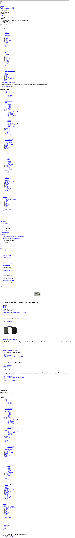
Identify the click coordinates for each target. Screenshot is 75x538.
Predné (9, 167)
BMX (6, 102)
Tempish (6, 72)
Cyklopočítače (7, 131)
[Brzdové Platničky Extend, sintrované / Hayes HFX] (7, 366)
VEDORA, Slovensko (9, 78)
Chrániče (4, 196)
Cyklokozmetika (8, 188)
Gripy (6, 203)
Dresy (9, 159)
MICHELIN (7, 63)
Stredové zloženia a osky (9, 181)
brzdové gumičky (11, 137)
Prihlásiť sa (2, 5)
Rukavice (9, 163)
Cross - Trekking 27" (11, 126)
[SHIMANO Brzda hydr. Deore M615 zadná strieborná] (13, 377)
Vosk (6, 208)
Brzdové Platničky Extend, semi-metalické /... (10, 339)
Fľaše (6, 130)
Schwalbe (9, 121)
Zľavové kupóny (6, 529)
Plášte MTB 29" (11, 114)
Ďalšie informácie (12, 82)
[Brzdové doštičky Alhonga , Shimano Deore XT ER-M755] (14, 312)
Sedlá (6, 179)
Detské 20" (10, 106)
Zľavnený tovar (3, 234)
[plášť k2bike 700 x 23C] (8, 255)
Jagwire (6, 53)
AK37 (6, 30)
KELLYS (7, 54)
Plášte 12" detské (11, 118)
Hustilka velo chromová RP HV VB (8, 280)
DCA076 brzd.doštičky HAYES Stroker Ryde (10, 350)
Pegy (6, 202)
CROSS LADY (10, 99)
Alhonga (6, 32)
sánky (6, 211)
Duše (6, 122)
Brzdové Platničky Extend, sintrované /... (9, 369)
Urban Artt (7, 77)
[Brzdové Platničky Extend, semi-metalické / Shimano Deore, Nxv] (10, 336)
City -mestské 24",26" (12, 124)
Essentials (7, 45)
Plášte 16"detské (11, 117)
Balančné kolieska (8, 140)
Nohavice (9, 161)
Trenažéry (7, 190)
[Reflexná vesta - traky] (7, 262)
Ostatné (4, 212)
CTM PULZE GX (6, 225)
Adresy (4, 527)
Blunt (6, 36)
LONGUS (7, 59)
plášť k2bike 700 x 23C (6, 257)
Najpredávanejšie (3, 253)
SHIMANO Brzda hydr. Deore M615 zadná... (10, 380)
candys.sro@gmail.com (10, 536)
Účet (1, 523)
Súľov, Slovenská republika (10, 71)
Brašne (6, 187)
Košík (6, 146)
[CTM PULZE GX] (7, 223)
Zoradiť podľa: (3, 309)
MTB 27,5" (10, 95)
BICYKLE (5, 91)
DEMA (6, 41)
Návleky (9, 160)
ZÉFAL (6, 79)
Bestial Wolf (7, 35)
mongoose (7, 64)
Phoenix (6, 65)
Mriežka (4, 306)
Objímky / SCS (8, 209)
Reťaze (6, 177)
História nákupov (6, 525)
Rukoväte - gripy (8, 178)
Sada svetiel (10, 169)
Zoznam (4, 307)
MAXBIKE (7, 61)
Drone (6, 43)
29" (8, 127)
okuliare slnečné (8, 194)
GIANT (6, 49)
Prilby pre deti (10, 171)
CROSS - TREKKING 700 (13, 111)
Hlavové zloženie (8, 142)
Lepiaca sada (7, 147)
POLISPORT (7, 66)
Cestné (9, 151)
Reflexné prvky (8, 175)
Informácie (2, 214)
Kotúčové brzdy (8, 134)
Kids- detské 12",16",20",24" (13, 123)
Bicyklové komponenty (7, 109)
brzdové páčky (10, 139)
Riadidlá (6, 145)
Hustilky (6, 143)
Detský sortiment (8, 189)
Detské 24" (10, 107)
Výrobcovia (5, 29)
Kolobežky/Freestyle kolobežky (9, 198)
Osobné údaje (5, 528)
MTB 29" (9, 94)
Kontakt (4, 80)
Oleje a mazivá (8, 165)
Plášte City (9, 120)
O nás (4, 28)
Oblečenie (7, 155)
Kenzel (6, 55)
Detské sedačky (8, 133)
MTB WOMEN (10, 97)
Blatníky (6, 132)
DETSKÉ (7, 103)
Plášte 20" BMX (11, 116)
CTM (6, 39)
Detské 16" (10, 105)
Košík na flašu (7, 129)
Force (6, 47)
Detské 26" (10, 108)
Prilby (6, 170)
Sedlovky (7, 180)
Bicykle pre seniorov (6, 191)
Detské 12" (10, 104)
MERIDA (7, 62)
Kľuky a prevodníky (9, 144)
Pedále (6, 128)
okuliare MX (7, 193)
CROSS (6, 98)
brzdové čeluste (10, 136)
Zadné (9, 168)
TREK (6, 74)
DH (8, 152)
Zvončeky (7, 185)
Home (4, 27)
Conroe (6, 37)
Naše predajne (5, 219)
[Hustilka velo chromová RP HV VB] (10, 278)
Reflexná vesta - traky (6, 265)
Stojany (6, 174)
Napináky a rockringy (9, 173)
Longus (6, 60)
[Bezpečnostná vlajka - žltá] (8, 270)
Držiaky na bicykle (8, 141)
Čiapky (9, 158)
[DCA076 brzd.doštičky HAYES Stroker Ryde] (12, 346)
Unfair (6, 76)
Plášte (6, 110)
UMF (6, 75)
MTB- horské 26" (11, 125)
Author (6, 34)
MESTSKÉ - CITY (8, 101)
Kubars (6, 57)
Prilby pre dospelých (11, 172)
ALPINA (7, 33)
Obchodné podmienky (7, 216)
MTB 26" (9, 96)
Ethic (6, 46)
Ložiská (6, 205)
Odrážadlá (5, 197)
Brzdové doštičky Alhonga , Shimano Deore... (10, 315)
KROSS (6, 56)
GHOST (6, 48)
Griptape (6, 201)
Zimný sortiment (6, 210)
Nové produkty (3, 221)
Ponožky (9, 162)
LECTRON (7, 58)
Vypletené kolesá (8, 183)
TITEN (6, 73)
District (6, 42)
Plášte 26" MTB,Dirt (11, 112)
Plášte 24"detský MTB (12, 115)
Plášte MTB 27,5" (11, 113)
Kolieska (6, 200)
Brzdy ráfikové (8, 135)
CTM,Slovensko (8, 40)
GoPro (6, 51)
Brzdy (6, 207)
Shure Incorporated (8, 68)
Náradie (6, 153)
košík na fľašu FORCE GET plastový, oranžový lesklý (12, 238)
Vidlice (6, 182)
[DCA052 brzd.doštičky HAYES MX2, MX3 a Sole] (13, 356)
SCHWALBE (7, 67)
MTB (6, 93)
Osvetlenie (7, 166)
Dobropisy (5, 526)
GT (5, 52)
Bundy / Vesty (10, 156)
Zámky (6, 184)
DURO (6, 44)
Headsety (7, 204)
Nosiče (6, 154)
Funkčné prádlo (10, 164)
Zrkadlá (6, 186)
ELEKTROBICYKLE (9, 92)
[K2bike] (2, 6)
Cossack (6, 38)
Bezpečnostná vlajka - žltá (7, 272)
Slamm (6, 70)
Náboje (6, 148)
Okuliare (4, 192)
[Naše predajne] (3, 248)
